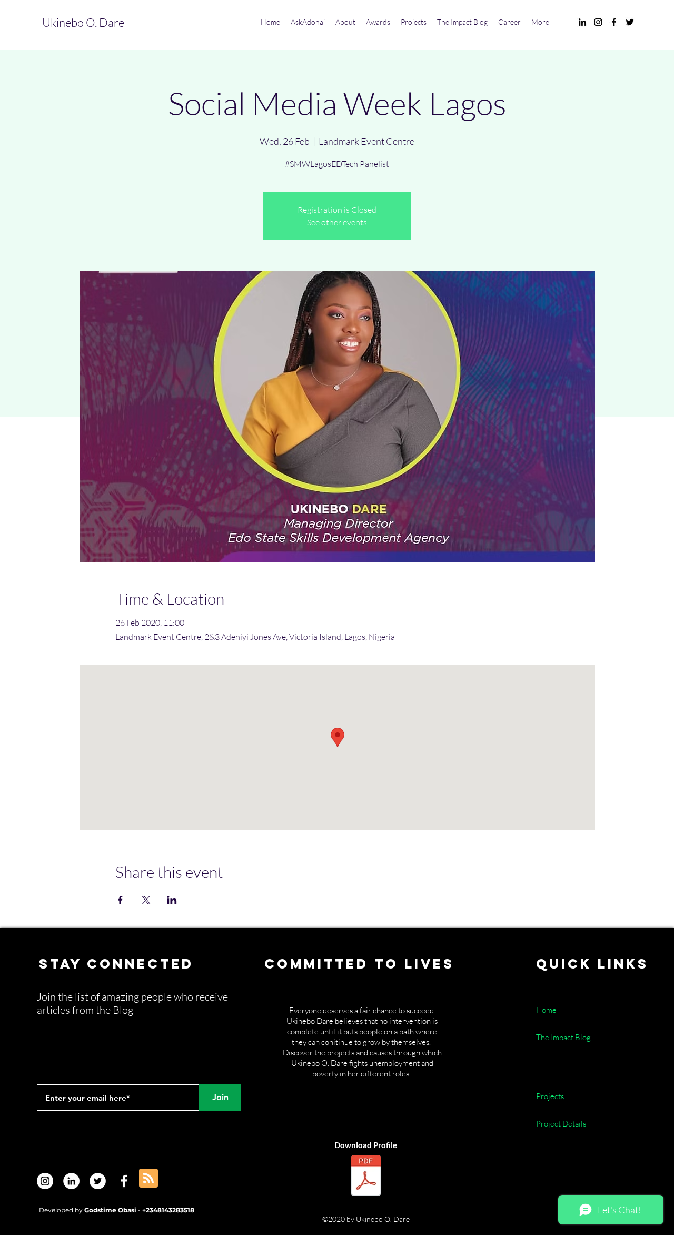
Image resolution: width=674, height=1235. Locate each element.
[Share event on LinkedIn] (172, 900)
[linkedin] (582, 22)
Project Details (561, 1124)
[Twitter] (98, 1181)
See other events (337, 222)
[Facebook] (124, 1181)
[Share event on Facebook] (120, 900)
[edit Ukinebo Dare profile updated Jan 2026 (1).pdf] (365, 1177)
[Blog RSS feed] (148, 1179)
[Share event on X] (146, 900)
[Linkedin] (71, 1181)
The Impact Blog (563, 1037)
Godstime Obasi (110, 1210)
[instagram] (598, 22)
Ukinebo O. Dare (83, 22)
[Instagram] (45, 1181)
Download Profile (365, 1145)
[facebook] (614, 22)
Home (547, 1010)
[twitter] (630, 22)
